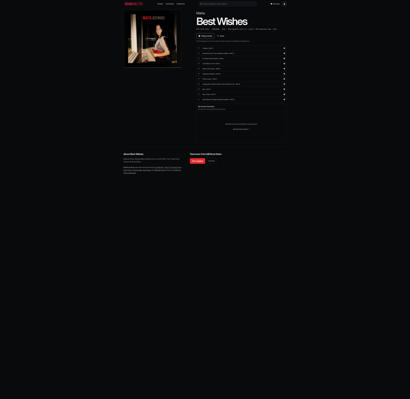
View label (211, 161)
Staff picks (170, 4)
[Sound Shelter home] (138, 4)
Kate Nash (147, 170)
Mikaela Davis (160, 170)
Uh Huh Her (159, 167)
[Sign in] (284, 4)
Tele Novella (137, 170)
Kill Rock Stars (202, 29)
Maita (200, 13)
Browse (160, 4)
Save (222, 36)
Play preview (206, 36)
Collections (181, 4)
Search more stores (240, 129)
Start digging (197, 161)
